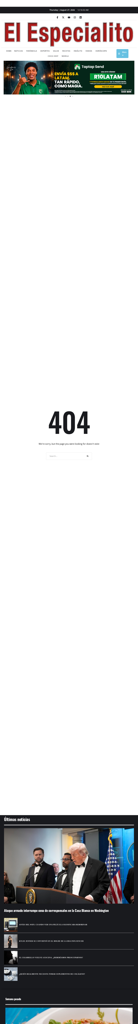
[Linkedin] (80, 17)
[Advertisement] (69, 790)
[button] (3, 76)
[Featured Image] (69, 866)
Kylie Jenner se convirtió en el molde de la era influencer (51, 941)
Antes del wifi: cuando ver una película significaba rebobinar (53, 925)
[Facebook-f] (57, 17)
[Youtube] (69, 17)
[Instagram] (75, 17)
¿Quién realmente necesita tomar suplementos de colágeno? (52, 974)
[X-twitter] (63, 17)
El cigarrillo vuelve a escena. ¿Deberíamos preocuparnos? (51, 958)
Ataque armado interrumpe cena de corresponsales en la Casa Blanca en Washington (56, 910)
